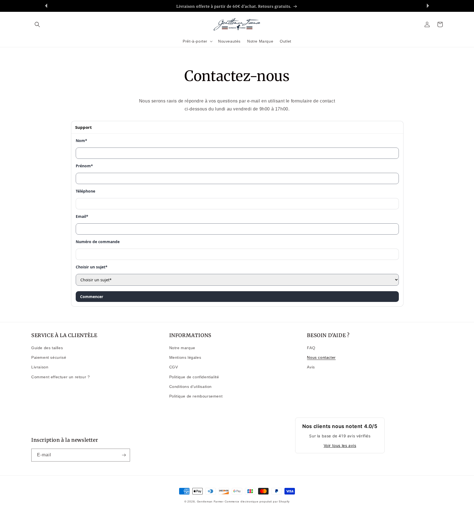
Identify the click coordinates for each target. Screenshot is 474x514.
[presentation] (46, 6)
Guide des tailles (47, 348)
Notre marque (182, 348)
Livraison (39, 367)
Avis (311, 367)
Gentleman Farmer (210, 501)
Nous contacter (321, 357)
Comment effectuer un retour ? (60, 377)
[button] (37, 24)
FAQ (311, 348)
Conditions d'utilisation (190, 386)
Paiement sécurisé (48, 357)
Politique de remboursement (196, 396)
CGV (173, 367)
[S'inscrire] (124, 455)
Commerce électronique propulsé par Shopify (257, 501)
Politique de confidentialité (194, 377)
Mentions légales (185, 357)
